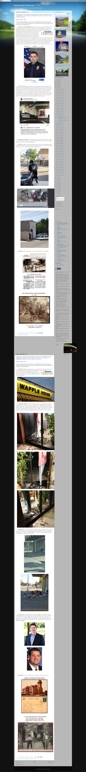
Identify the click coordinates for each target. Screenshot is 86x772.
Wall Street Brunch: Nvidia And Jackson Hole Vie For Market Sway (63, 224)
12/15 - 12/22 (60, 92)
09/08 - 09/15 (60, 114)
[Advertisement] (34, 345)
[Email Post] (36, 332)
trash (27, 334)
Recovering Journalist (60, 254)
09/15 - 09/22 (60, 113)
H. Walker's (32, 758)
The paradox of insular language (61, 241)
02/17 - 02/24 (60, 165)
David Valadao (23, 758)
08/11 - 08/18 (60, 126)
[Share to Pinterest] (42, 333)
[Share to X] (40, 333)
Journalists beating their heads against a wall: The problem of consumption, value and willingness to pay (63, 246)
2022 (58, 83)
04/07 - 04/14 (60, 154)
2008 (58, 193)
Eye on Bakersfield (60, 259)
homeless (24, 334)
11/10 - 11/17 (60, 100)
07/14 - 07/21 (60, 132)
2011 (58, 188)
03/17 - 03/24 (60, 159)
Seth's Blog (59, 240)
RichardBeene (59, 206)
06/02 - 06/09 (60, 142)
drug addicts (21, 334)
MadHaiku (59, 263)
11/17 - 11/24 (60, 98)
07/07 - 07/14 (60, 134)
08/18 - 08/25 (60, 124)
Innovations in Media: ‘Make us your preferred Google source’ (62, 237)
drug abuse (28, 758)
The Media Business (60, 244)
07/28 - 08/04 (60, 129)
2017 (58, 179)
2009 (58, 191)
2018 (58, 177)
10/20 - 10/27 (60, 105)
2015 (58, 182)
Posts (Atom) (23, 764)
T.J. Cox (35, 758)
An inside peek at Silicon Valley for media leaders (62, 252)
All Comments (59, 199)
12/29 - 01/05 (60, 89)
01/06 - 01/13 (60, 175)
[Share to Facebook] (41, 333)
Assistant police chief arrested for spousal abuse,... (63, 118)
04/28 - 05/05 (60, 150)
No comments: (31, 332)
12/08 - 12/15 (60, 93)
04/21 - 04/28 (60, 151)
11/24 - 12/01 (60, 97)
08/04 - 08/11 (60, 127)
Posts (58, 197)
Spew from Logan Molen (61, 236)
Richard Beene (59, 204)
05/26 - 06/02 (60, 143)
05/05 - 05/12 (60, 148)
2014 (58, 183)
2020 (58, 86)
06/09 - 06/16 (60, 140)
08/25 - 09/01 (60, 122)
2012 (58, 186)
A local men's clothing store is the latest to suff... (63, 121)
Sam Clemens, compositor (61, 233)
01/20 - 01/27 (60, 172)
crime (20, 758)
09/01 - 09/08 (60, 116)
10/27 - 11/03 (60, 103)
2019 (58, 87)
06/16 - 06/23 (60, 138)
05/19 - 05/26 (60, 145)
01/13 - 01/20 (60, 173)
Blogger (49, 769)
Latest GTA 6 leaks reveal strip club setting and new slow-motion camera (62, 229)
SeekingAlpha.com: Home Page (62, 223)
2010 (58, 190)
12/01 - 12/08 (60, 95)
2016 (58, 180)
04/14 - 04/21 (60, 153)
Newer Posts (18, 762)
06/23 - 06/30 (60, 137)
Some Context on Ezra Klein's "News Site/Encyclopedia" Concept (62, 256)
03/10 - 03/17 (60, 161)
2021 (58, 84)
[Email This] (38, 333)
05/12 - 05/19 (60, 146)
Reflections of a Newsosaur (61, 250)
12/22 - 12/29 (60, 90)
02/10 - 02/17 (60, 167)
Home (34, 762)
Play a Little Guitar (60, 265)
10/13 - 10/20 (60, 106)
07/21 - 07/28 (60, 130)
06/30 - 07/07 (60, 135)
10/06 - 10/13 (60, 108)
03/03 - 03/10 (60, 162)
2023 (58, 81)
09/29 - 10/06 (60, 109)
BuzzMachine (59, 232)
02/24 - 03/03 (60, 164)
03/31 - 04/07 (60, 156)
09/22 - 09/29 (60, 111)
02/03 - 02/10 (60, 169)
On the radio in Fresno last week (61, 260)
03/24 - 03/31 (60, 157)
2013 (58, 185)
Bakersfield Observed (24, 5)
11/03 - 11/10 (60, 101)
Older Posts (50, 762)
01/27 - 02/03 (60, 170)
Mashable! (58, 227)
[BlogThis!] (39, 333)
